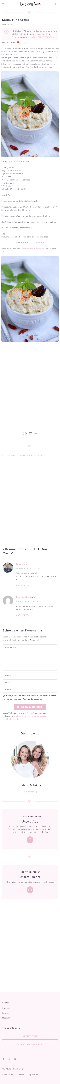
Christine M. (22, 597)
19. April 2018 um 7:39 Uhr (28, 568)
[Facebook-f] (3, 1059)
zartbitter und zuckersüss (32, 248)
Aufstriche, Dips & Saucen (30, 455)
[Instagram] (9, 1059)
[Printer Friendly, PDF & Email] (30, 433)
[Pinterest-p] (15, 1059)
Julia (18, 564)
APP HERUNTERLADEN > (44, 37)
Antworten (23, 585)
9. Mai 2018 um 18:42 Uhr (27, 601)
